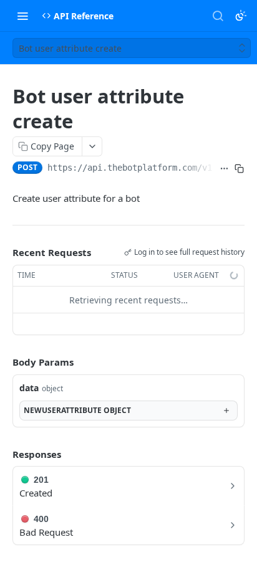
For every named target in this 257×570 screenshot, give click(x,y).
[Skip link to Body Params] (3, 362)
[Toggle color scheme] (241, 16)
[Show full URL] (225, 168)
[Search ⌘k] (218, 16)
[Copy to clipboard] (240, 168)
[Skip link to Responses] (3, 454)
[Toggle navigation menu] (22, 16)
